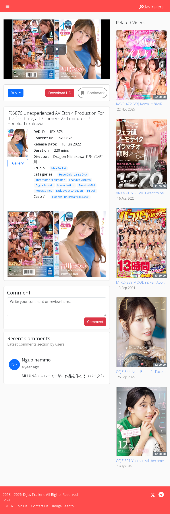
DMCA (8, 506)
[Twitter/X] (153, 495)
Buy (14, 92)
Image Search (63, 506)
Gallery (18, 163)
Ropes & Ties (44, 191)
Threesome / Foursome (50, 180)
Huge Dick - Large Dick (73, 174)
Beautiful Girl (87, 185)
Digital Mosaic (44, 185)
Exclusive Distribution (69, 191)
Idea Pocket (58, 168)
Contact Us (39, 506)
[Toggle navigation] (7, 6)
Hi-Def (91, 191)
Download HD (59, 92)
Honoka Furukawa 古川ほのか (70, 197)
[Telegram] (161, 494)
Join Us (22, 506)
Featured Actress (80, 180)
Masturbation (65, 185)
